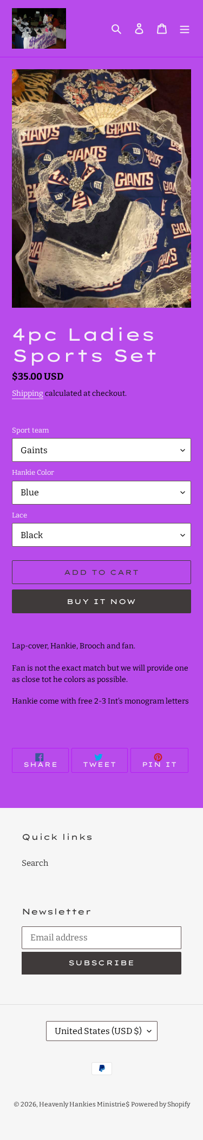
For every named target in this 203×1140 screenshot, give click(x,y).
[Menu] (184, 28)
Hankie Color (33, 472)
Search (35, 863)
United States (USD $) (98, 1031)
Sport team (30, 430)
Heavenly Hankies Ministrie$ (84, 1104)
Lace (19, 515)
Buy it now (101, 601)
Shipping (27, 393)
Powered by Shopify (160, 1104)
